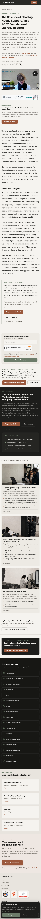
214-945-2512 (30, 355)
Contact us (4, 880)
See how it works (11, 317)
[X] (5, 885)
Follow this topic (20, 360)
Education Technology (11, 13)
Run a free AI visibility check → (14, 382)
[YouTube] (8, 885)
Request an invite (9, 121)
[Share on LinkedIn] (20, 64)
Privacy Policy (6, 911)
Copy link (11, 65)
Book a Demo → (5, 882)
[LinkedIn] (2, 885)
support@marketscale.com (11, 356)
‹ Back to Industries (7, 9)
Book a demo (34, 382)
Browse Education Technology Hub (14, 629)
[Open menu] (38, 3)
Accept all (11, 915)
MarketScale (26, 53)
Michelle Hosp (7, 179)
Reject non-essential (29, 915)
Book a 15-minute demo (12, 863)
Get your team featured (13, 312)
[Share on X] (17, 64)
